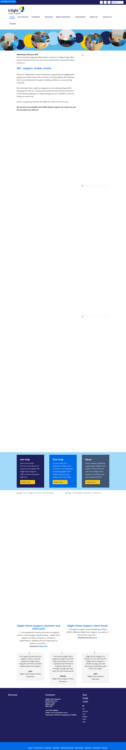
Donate (13, 24)
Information (80, 17)
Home (12, 17)
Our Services (23, 17)
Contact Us (107, 17)
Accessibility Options (8, 1)
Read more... (26, 482)
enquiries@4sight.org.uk (59, 713)
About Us (94, 17)
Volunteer (49, 17)
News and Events (63, 17)
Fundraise (35, 17)
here (46, 646)
